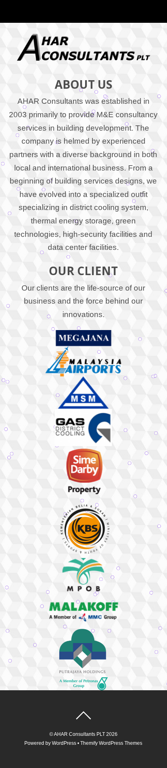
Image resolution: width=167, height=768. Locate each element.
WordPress (64, 743)
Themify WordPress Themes (111, 743)
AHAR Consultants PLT (79, 734)
